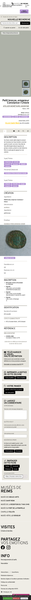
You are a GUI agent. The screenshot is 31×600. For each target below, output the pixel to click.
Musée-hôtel (10, 516)
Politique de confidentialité (8, 582)
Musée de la (15, 504)
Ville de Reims (4, 572)
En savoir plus (27, 6)
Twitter (7, 466)
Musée (24, 11)
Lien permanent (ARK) (9, 473)
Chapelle (8, 512)
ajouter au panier (10, 28)
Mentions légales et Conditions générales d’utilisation (15, 579)
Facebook (15, 466)
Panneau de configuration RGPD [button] (9, 589)
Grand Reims (15, 572)
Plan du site (4, 585)
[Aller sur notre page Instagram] (8, 547)
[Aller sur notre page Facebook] (3, 547)
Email (15, 469)
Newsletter (4, 563)
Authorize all (8, 598)
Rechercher (25, 23)
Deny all (16, 598)
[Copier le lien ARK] (25, 476)
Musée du (13, 508)
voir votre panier (24, 28)
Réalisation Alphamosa (7, 575)
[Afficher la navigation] (4, 3)
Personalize (24, 598)
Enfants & (6, 531)
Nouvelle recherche (19, 19)
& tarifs (9, 560)
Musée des (10, 497)
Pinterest (8, 469)
